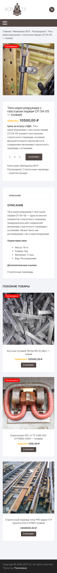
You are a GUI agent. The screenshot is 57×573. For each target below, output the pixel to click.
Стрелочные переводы (20, 271)
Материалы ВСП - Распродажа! (29, 31)
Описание (15, 195)
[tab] (28, 195)
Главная (7, 31)
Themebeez (20, 568)
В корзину (34, 157)
